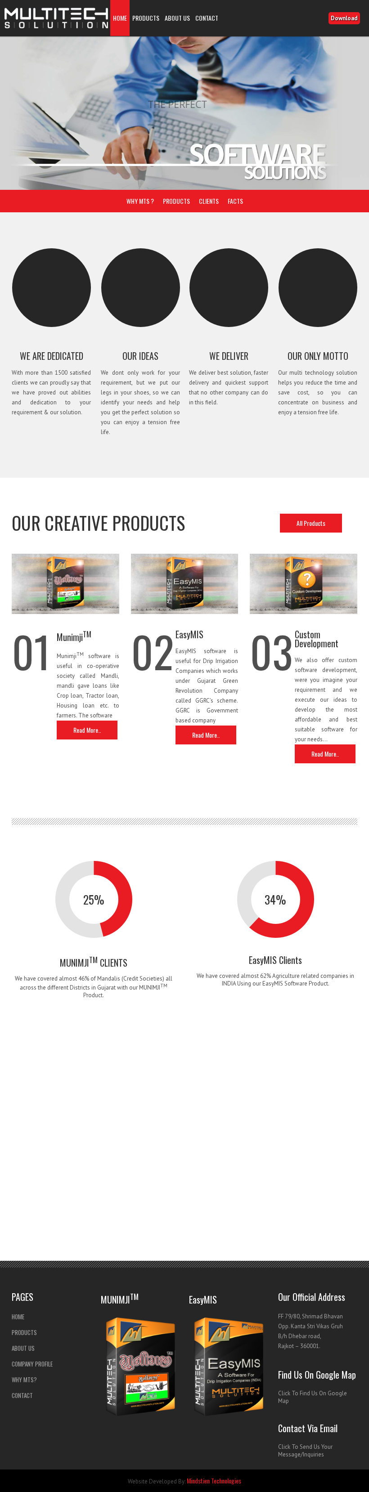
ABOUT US (177, 17)
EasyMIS (189, 634)
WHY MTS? (24, 1379)
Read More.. (87, 730)
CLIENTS (209, 201)
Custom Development (316, 638)
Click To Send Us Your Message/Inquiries (305, 1450)
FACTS (235, 201)
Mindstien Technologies (214, 1480)
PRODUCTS (145, 17)
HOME (120, 17)
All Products (311, 523)
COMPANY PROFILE (32, 1363)
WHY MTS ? (140, 201)
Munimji (74, 637)
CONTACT (206, 17)
